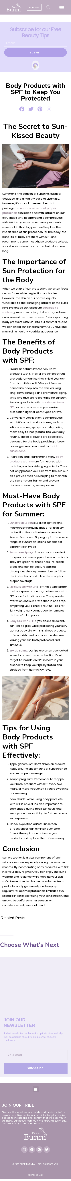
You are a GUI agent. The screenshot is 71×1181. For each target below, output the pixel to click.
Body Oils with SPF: (22, 621)
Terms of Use (35, 1175)
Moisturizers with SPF (23, 587)
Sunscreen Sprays (22, 552)
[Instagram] (24, 1149)
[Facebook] (32, 1149)
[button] (61, 7)
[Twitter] (47, 1149)
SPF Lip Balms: (19, 650)
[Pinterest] (39, 1149)
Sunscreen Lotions (22, 523)
